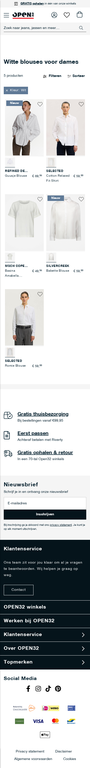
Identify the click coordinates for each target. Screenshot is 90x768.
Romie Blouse (15, 365)
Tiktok (48, 689)
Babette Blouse (57, 270)
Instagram (38, 689)
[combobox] (45, 28)
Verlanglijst (66, 15)
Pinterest (58, 689)
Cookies (69, 759)
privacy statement (61, 525)
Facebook (28, 689)
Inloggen (54, 15)
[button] (16, 90)
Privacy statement (30, 751)
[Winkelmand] (79, 15)
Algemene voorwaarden (33, 759)
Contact (19, 590)
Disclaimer (63, 751)
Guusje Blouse (16, 175)
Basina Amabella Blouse (12, 275)
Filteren (55, 76)
